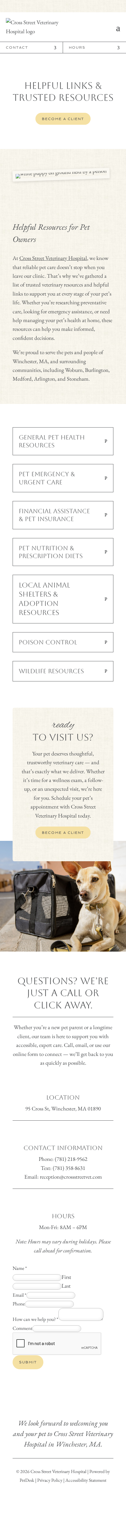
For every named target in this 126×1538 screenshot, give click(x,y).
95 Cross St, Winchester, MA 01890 (63, 1108)
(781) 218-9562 (71, 1159)
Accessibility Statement (85, 1480)
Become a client (63, 119)
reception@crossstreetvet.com (71, 1176)
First (66, 1277)
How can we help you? (35, 1319)
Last (66, 1285)
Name (20, 1268)
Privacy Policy (49, 1480)
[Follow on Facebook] (58, 6)
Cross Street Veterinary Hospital (53, 258)
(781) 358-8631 (69, 1168)
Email (19, 1295)
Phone (19, 1303)
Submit (28, 1362)
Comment (22, 1328)
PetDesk (27, 1480)
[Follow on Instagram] (68, 6)
